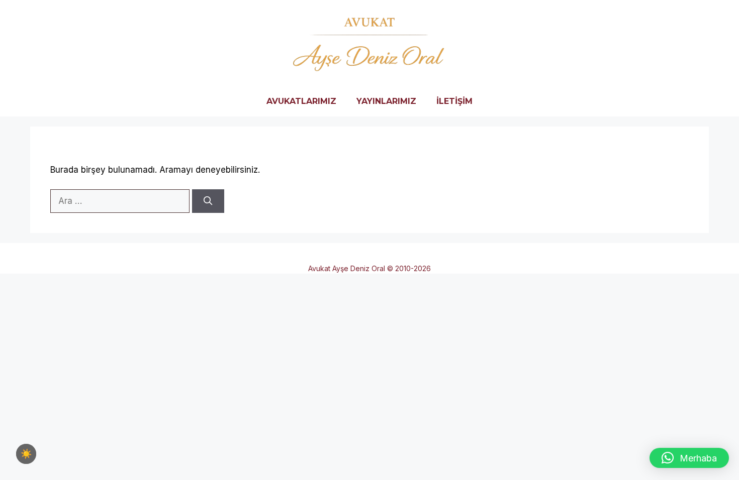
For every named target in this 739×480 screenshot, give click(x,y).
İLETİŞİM (454, 101)
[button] (689, 458)
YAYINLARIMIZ (386, 101)
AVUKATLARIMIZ (301, 101)
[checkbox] (26, 454)
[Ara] (208, 201)
